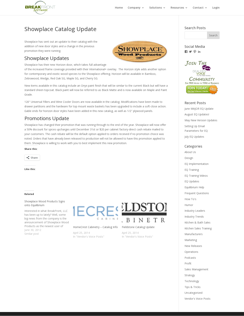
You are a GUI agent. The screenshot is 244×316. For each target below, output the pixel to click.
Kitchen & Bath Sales (197, 222)
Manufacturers (194, 234)
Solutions (155, 7)
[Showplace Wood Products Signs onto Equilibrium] (48, 217)
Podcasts (190, 257)
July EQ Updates (194, 136)
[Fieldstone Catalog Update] (144, 212)
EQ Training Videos (196, 175)
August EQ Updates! (197, 114)
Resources (177, 7)
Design (189, 158)
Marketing (191, 240)
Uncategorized (193, 292)
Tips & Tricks (193, 287)
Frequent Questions (197, 193)
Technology (192, 281)
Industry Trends (194, 216)
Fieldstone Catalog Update (138, 227)
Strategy (190, 275)
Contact (198, 7)
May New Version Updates (201, 120)
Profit (188, 263)
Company (134, 7)
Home (119, 7)
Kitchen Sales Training (198, 228)
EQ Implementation (197, 164)
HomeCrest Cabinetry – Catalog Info (95, 227)
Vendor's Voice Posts (197, 298)
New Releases (193, 246)
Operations (191, 252)
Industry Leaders (195, 210)
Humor (189, 205)
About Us (190, 152)
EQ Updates (192, 181)
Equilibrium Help (194, 187)
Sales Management (196, 269)
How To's (190, 199)
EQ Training (192, 170)
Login (216, 7)
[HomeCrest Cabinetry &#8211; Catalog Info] (95, 212)
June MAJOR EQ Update (199, 108)
